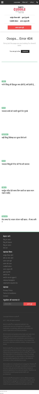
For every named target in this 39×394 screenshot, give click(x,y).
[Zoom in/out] (6, 391)
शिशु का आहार (4, 216)
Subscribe (17, 2)
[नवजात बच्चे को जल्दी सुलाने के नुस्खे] (19, 100)
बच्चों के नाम (6, 275)
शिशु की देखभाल (5, 134)
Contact (5, 296)
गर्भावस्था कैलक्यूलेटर (9, 280)
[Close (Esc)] (1, 391)
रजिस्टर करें (24, 2)
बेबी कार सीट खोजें (8, 258)
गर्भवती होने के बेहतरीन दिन (10, 283)
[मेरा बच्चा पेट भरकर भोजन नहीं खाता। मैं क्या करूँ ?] (19, 208)
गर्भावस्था (3, 81)
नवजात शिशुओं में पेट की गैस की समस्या (15, 164)
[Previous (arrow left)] (1, 393)
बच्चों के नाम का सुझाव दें (9, 277)
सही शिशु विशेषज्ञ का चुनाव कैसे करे (14, 137)
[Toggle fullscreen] (4, 391)
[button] (37, 2)
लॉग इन (32, 2)
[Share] (2, 391)
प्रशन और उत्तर (7, 264)
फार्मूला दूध (4, 187)
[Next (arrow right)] (2, 393)
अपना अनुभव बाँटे (24, 21)
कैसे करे (3, 108)
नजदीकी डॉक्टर (14, 21)
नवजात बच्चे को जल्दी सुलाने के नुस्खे (15, 111)
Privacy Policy (8, 290)
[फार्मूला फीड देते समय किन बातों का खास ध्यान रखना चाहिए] (19, 179)
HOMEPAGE (25, 51)
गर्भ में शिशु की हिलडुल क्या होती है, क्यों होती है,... (18, 84)
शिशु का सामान (7, 245)
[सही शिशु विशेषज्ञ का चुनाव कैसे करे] (19, 126)
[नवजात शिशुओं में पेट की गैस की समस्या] (19, 153)
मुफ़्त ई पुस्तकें (25, 17)
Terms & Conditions (9, 293)
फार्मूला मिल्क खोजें (15, 17)
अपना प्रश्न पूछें (19, 27)
